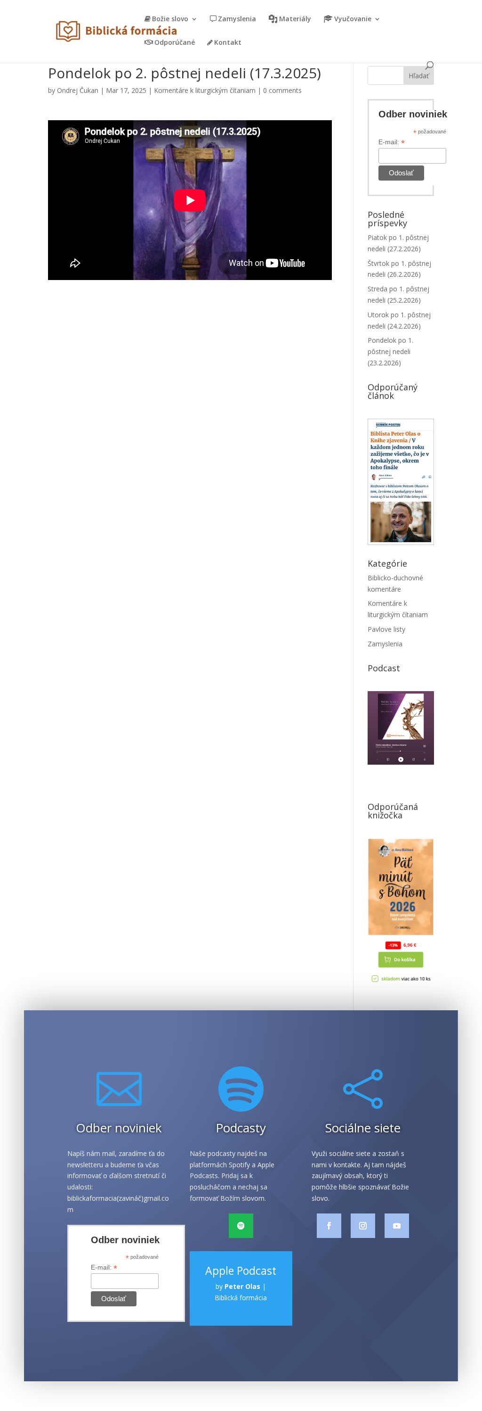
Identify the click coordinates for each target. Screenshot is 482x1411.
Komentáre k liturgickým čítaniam (205, 90)
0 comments (282, 90)
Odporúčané (174, 43)
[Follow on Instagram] (363, 1225)
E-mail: (391, 142)
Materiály (295, 19)
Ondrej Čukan (77, 90)
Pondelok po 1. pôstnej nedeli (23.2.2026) (390, 351)
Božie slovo (170, 19)
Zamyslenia (237, 19)
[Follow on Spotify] (241, 1225)
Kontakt (227, 43)
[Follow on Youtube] (397, 1225)
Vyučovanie (352, 19)
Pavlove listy (386, 629)
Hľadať (419, 75)
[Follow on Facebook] (329, 1225)
